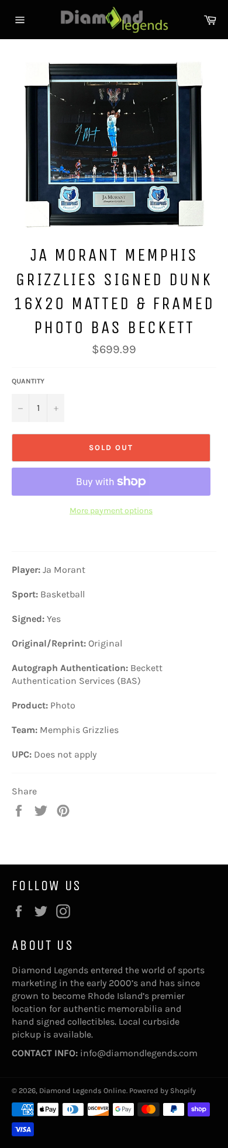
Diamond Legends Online (82, 1090)
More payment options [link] (111, 511)
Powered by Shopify (162, 1090)
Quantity (28, 381)
